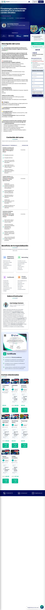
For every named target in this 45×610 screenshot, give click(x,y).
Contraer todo (25, 145)
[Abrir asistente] (42, 607)
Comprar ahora (37, 43)
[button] (33, 89)
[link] (1, 7)
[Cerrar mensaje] (26, 606)
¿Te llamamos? (24, 493)
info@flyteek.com (38, 493)
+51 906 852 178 (9, 493)
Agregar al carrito (6, 410)
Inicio (1, 7)
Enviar (38, 95)
